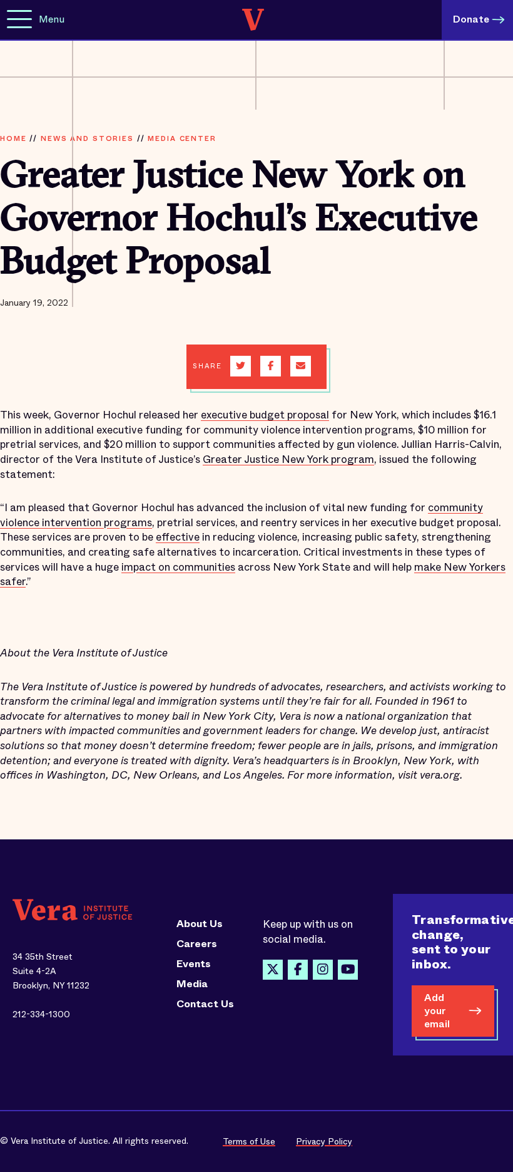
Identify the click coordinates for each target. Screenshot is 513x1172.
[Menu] (19, 19)
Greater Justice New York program (288, 459)
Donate (471, 19)
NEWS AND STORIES (87, 138)
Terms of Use (249, 1141)
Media (192, 984)
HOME (13, 138)
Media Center (182, 138)
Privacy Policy (324, 1141)
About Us (199, 924)
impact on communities (178, 567)
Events (193, 964)
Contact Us (205, 1004)
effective (178, 537)
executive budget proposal (265, 415)
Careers (196, 944)
